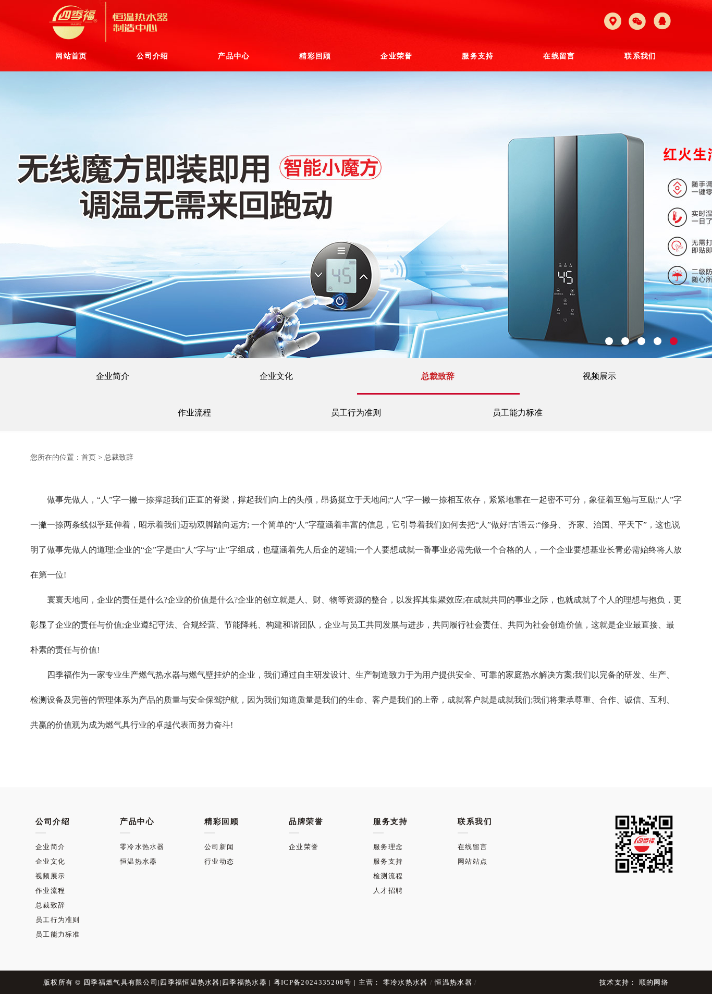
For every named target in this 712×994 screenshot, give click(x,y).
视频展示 (599, 376)
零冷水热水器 (142, 847)
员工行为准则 (356, 412)
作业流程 (194, 412)
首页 (88, 457)
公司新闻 (219, 847)
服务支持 (388, 861)
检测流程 (388, 876)
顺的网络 (653, 982)
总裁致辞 (438, 376)
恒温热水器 (138, 861)
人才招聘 (388, 890)
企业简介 (112, 376)
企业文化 (276, 376)
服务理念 (388, 847)
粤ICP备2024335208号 (313, 982)
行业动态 (219, 861)
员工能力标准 (518, 412)
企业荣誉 (303, 847)
